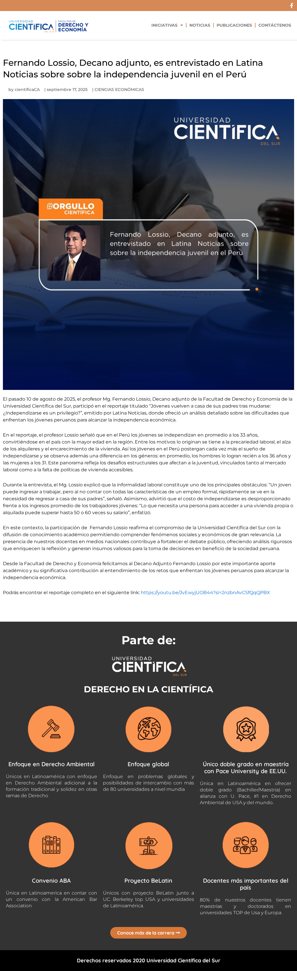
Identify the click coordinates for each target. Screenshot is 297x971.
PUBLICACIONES (234, 25)
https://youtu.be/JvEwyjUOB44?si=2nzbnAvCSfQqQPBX (205, 592)
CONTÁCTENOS (274, 25)
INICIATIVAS (164, 25)
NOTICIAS (199, 25)
